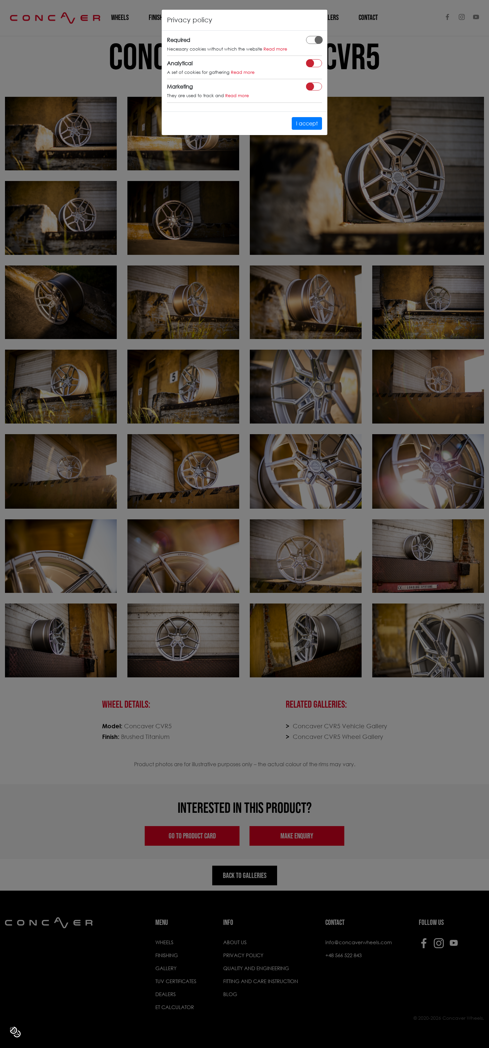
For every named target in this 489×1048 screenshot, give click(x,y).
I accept (307, 123)
